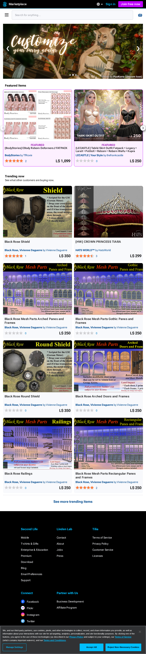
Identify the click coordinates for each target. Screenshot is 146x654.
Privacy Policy (100, 543)
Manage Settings (14, 647)
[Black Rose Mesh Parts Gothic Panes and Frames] (108, 289)
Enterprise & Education (34, 549)
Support (25, 580)
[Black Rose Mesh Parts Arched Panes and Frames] (37, 289)
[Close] (140, 632)
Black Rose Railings (18, 473)
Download (27, 561)
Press (60, 555)
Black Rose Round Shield (22, 396)
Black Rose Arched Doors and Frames (102, 396)
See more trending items (73, 502)
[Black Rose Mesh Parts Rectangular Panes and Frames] (108, 443)
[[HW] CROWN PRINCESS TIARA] (108, 212)
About (60, 543)
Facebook (32, 601)
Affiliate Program (67, 607)
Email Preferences (31, 574)
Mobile (25, 537)
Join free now (130, 4)
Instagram (32, 614)
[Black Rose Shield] (37, 212)
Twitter (30, 621)
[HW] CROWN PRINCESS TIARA (98, 241)
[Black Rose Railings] (37, 443)
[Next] (143, 128)
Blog (23, 568)
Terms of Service (102, 537)
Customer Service (102, 549)
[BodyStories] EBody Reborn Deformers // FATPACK (36, 148)
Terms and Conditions (55, 640)
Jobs (60, 549)
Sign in (110, 4)
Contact (61, 537)
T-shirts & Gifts (29, 543)
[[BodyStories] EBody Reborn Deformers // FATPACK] (37, 115)
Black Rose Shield (17, 241)
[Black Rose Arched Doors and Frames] (108, 366)
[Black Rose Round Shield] (37, 366)
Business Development (70, 601)
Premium (26, 555)
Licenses (97, 555)
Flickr (29, 608)
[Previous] (3, 128)
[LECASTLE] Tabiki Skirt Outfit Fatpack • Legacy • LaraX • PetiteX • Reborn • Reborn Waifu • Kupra (106, 149)
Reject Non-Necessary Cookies (123, 647)
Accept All (91, 647)
